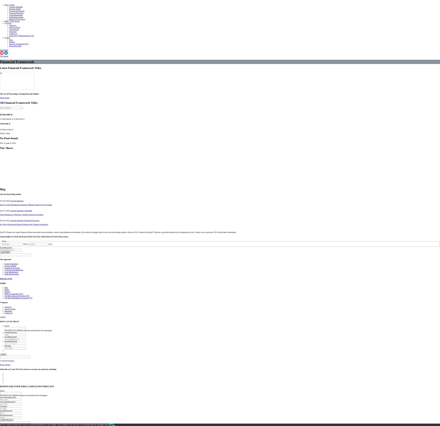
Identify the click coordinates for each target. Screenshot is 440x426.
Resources (13, 32)
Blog (11, 40)
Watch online (5, 98)
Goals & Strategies (16, 7)
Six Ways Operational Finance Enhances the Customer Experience (24, 224)
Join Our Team (14, 27)
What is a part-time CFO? (14, 294)
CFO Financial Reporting (14, 270)
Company (3, 406)
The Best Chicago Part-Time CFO (17, 296)
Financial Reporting (16, 13)
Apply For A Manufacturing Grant (21, 36)
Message (8, 346)
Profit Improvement (16, 17)
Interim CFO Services (17, 19)
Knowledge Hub (15, 46)
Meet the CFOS (6, 279)
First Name (8, 397)
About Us (12, 25)
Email (6, 248)
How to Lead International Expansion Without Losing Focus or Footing (26, 205)
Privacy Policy (5, 365)
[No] (114, 425)
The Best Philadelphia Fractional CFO (18, 298)
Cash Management (16, 15)
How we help (9, 5)
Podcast (12, 42)
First (25, 244)
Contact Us (13, 34)
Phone (7, 326)
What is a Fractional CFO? (19, 44)
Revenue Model (15, 9)
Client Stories (14, 30)
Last (50, 244)
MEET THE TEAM (12, 21)
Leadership (28, 211)
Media (7, 290)
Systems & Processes (16, 11)
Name (11, 333)
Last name (7, 402)
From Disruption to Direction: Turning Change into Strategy (21, 215)
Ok (111, 425)
